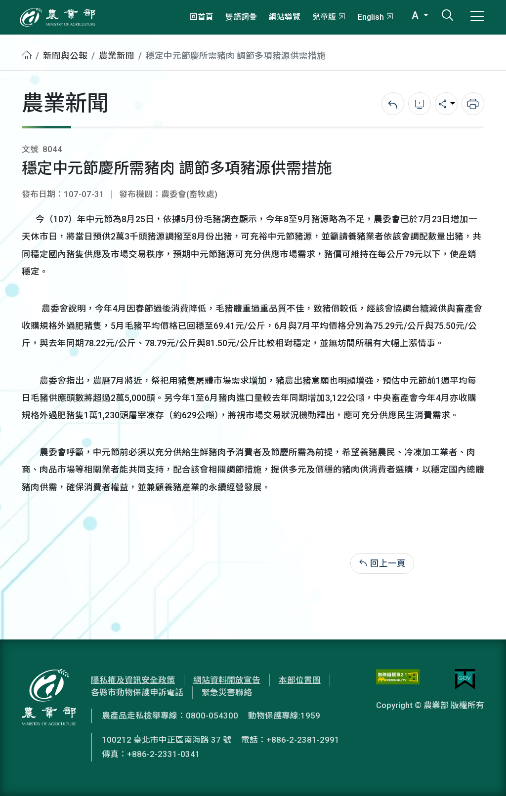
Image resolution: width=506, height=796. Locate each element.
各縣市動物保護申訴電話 (137, 692)
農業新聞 (116, 56)
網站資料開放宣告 (226, 680)
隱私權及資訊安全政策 (133, 680)
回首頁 (201, 17)
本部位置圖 (300, 680)
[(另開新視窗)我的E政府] (465, 679)
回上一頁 (388, 563)
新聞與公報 (65, 56)
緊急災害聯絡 (227, 692)
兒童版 (324, 17)
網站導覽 (284, 17)
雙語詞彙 (241, 17)
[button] (483, 773)
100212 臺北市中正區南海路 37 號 (166, 740)
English (371, 17)
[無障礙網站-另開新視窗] (398, 679)
